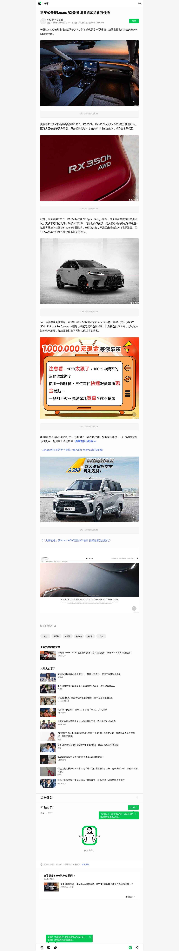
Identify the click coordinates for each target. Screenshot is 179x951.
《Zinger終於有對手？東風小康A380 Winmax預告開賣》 (72, 449)
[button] (42, 947)
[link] (48, 947)
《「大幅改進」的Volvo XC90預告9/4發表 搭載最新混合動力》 (76, 540)
